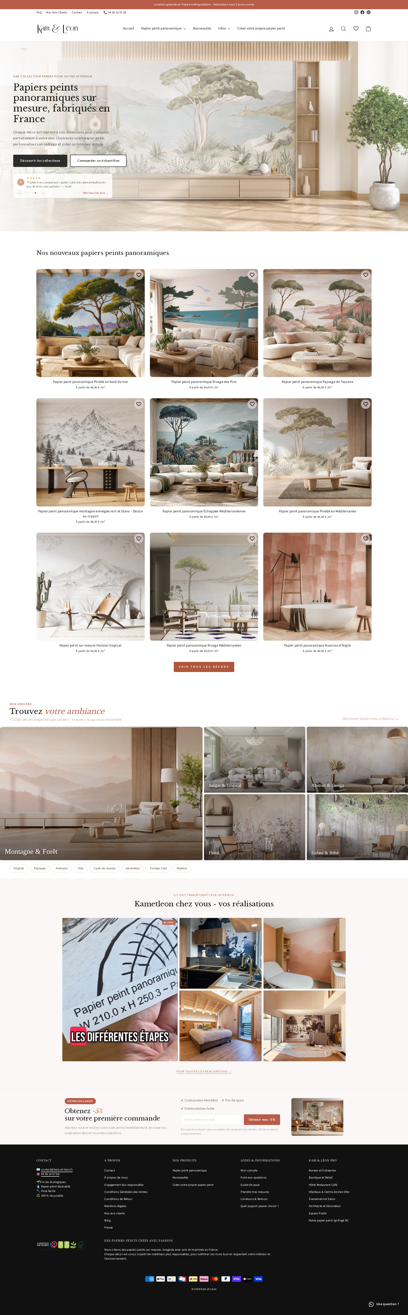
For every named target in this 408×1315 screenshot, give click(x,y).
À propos (93, 12)
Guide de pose (250, 1185)
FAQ (39, 12)
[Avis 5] (35, 195)
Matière (182, 868)
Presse (108, 1227)
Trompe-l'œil (158, 868)
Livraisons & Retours (254, 1199)
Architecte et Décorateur (325, 1206)
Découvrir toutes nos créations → (371, 718)
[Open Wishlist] (356, 29)
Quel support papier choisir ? (260, 1206)
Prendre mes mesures (255, 1192)
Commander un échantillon (98, 159)
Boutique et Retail (321, 1177)
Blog (107, 1220)
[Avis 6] (38, 195)
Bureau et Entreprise (322, 1170)
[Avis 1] (25, 195)
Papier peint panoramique (161, 28)
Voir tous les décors (204, 667)
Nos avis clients (114, 1213)
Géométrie (133, 868)
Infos (222, 28)
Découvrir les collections (40, 159)
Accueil (128, 28)
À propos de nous (116, 1177)
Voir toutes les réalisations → (204, 1071)
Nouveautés (202, 28)
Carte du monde (105, 868)
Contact (77, 12)
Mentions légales (115, 1206)
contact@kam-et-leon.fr (57, 1169)
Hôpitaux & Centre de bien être (329, 1192)
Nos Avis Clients (56, 12)
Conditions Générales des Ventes (125, 1192)
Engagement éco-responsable (123, 1185)
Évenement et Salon (322, 1199)
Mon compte (249, 1170)
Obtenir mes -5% (262, 1119)
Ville (81, 868)
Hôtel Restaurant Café (323, 1185)
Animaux (62, 868)
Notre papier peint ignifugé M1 (329, 1220)
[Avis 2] (27, 195)
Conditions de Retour (118, 1199)
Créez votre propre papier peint (261, 28)
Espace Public (318, 1213)
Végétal (18, 868)
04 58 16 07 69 (50, 1174)
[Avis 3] (30, 195)
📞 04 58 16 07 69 (114, 12)
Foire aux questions (253, 1177)
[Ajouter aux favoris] (139, 275)
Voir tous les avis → (96, 194)
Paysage (40, 868)
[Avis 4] (33, 195)
